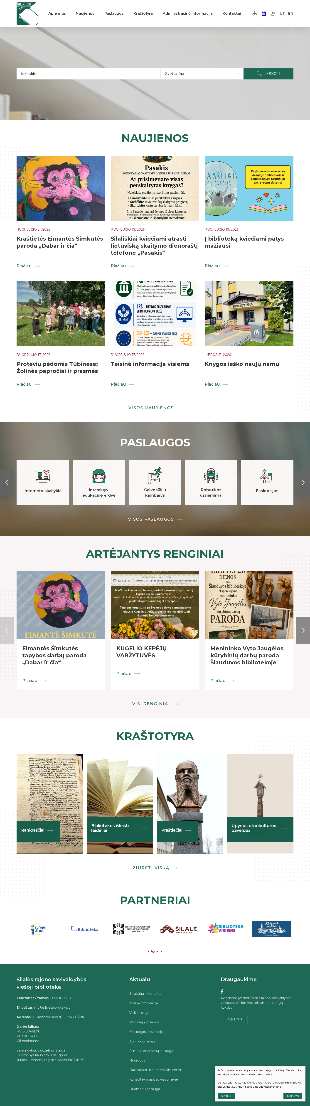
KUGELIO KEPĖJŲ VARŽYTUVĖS (141, 652)
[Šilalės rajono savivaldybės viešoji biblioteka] (27, 13)
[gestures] (272, 14)
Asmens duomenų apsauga (151, 1051)
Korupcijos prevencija (146, 1032)
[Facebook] (222, 992)
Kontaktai (232, 13)
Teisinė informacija (143, 1003)
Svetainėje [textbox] (174, 73)
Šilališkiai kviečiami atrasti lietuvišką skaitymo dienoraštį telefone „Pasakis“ (154, 245)
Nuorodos (137, 1060)
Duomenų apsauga (144, 1089)
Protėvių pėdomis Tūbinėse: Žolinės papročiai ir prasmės (57, 367)
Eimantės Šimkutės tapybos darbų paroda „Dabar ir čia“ (54, 655)
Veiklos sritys (139, 1013)
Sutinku (226, 1096)
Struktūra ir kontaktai (145, 994)
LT (282, 13)
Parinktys (293, 1096)
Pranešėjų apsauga (144, 1022)
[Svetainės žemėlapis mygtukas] (254, 13)
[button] (7, 482)
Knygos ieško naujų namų (242, 364)
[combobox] (202, 73)
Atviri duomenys (142, 1041)
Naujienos (85, 13)
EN (290, 13)
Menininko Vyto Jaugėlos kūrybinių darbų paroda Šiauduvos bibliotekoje (246, 655)
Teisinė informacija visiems (150, 364)
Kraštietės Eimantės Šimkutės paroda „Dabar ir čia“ (60, 242)
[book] (263, 14)
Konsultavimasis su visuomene (153, 1079)
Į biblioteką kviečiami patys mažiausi (244, 242)
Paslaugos (114, 13)
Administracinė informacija (188, 13)
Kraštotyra (143, 13)
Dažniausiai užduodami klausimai (155, 1070)
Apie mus (57, 13)
